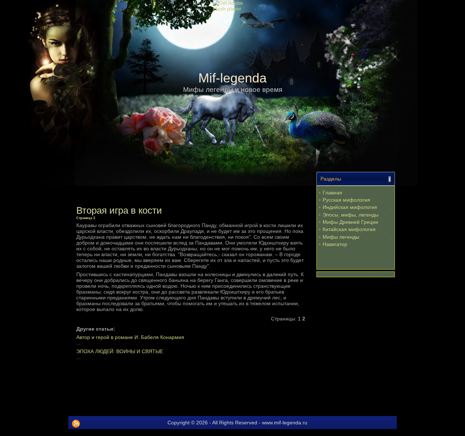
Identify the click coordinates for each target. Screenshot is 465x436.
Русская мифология (346, 200)
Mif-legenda (232, 77)
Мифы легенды (341, 237)
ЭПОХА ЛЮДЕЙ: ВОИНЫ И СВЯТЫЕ (119, 351)
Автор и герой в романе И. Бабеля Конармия (130, 337)
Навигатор (335, 244)
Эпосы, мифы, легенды (351, 215)
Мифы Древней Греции (350, 222)
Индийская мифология (350, 207)
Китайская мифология (349, 229)
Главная (332, 192)
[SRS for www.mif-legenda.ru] (76, 424)
